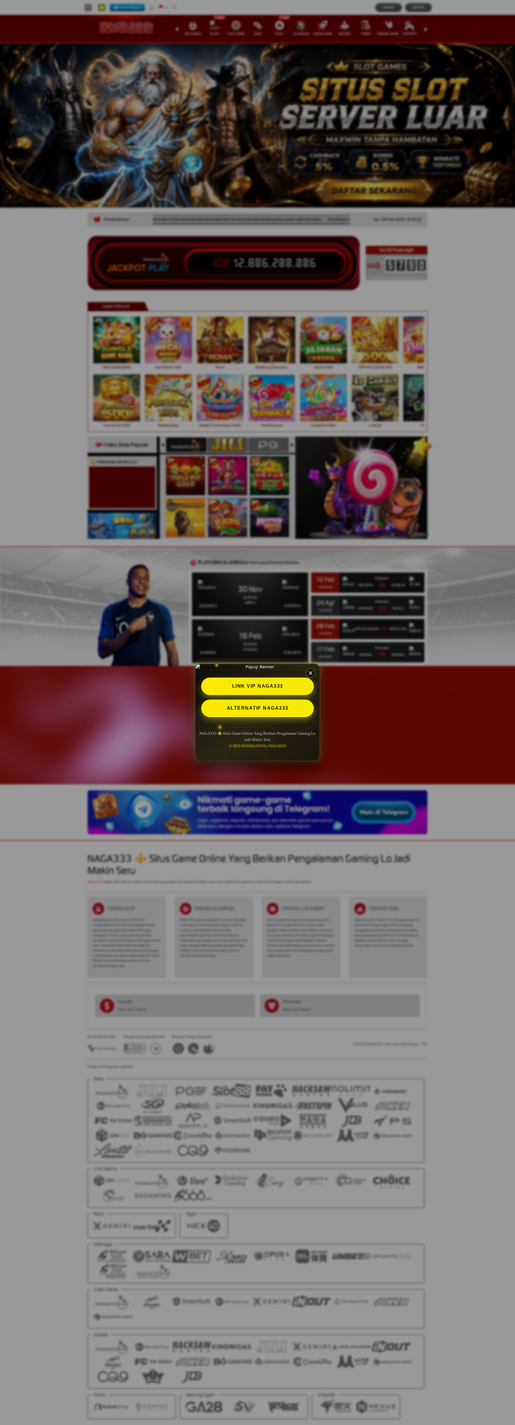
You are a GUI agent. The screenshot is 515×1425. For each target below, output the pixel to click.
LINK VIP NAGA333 (257, 686)
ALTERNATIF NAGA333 (257, 708)
